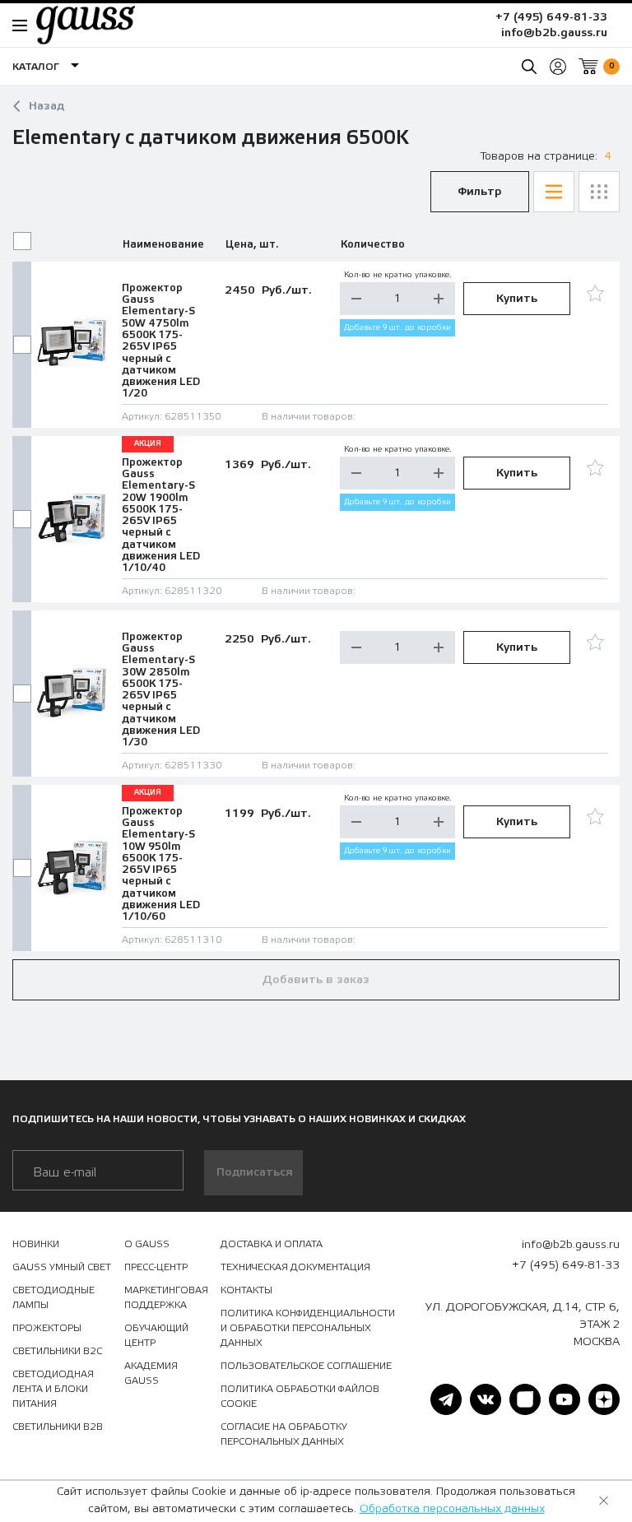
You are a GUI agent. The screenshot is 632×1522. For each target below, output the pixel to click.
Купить (516, 298)
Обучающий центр (156, 1335)
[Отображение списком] (553, 191)
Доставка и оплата (272, 1244)
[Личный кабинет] (558, 66)
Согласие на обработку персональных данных (284, 1434)
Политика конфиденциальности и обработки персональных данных (308, 1327)
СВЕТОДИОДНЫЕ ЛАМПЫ (53, 1297)
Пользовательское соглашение (306, 1365)
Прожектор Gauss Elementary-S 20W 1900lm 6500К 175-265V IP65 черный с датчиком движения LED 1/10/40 (161, 515)
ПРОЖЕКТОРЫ (46, 1328)
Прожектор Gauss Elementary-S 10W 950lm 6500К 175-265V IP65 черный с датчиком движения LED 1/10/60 (161, 864)
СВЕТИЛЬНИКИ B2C (57, 1351)
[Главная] (77, 25)
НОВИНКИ (35, 1244)
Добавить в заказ (316, 979)
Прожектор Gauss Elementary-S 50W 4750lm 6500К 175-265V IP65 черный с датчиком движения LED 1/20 (161, 341)
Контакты (246, 1290)
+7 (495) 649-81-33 (551, 17)
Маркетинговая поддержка (166, 1297)
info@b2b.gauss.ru (554, 33)
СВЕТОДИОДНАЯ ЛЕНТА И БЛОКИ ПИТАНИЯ (53, 1388)
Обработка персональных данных (452, 1508)
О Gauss (147, 1244)
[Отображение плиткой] (599, 191)
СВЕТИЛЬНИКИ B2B (57, 1426)
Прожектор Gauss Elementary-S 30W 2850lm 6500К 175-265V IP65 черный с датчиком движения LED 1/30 (161, 690)
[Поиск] (529, 66)
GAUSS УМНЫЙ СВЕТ (61, 1267)
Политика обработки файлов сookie (300, 1396)
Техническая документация (295, 1267)
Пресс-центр (156, 1267)
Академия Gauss (151, 1373)
